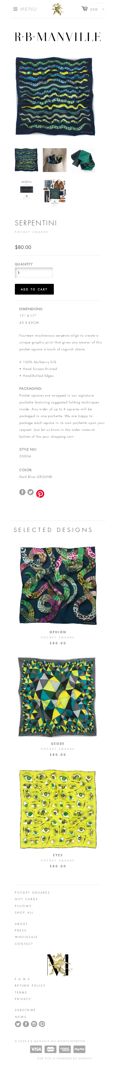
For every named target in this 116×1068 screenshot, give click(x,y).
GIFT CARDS (26, 899)
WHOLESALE (26, 937)
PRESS (21, 930)
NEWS (21, 1017)
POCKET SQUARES (32, 892)
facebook (22, 492)
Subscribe (25, 1010)
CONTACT (24, 944)
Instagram (34, 1024)
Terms (21, 992)
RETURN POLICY (30, 985)
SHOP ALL (24, 912)
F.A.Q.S (22, 979)
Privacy (23, 999)
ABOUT (21, 924)
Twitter (30, 492)
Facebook (26, 1024)
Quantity (24, 264)
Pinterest (42, 1024)
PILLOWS (23, 906)
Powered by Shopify (74, 1058)
